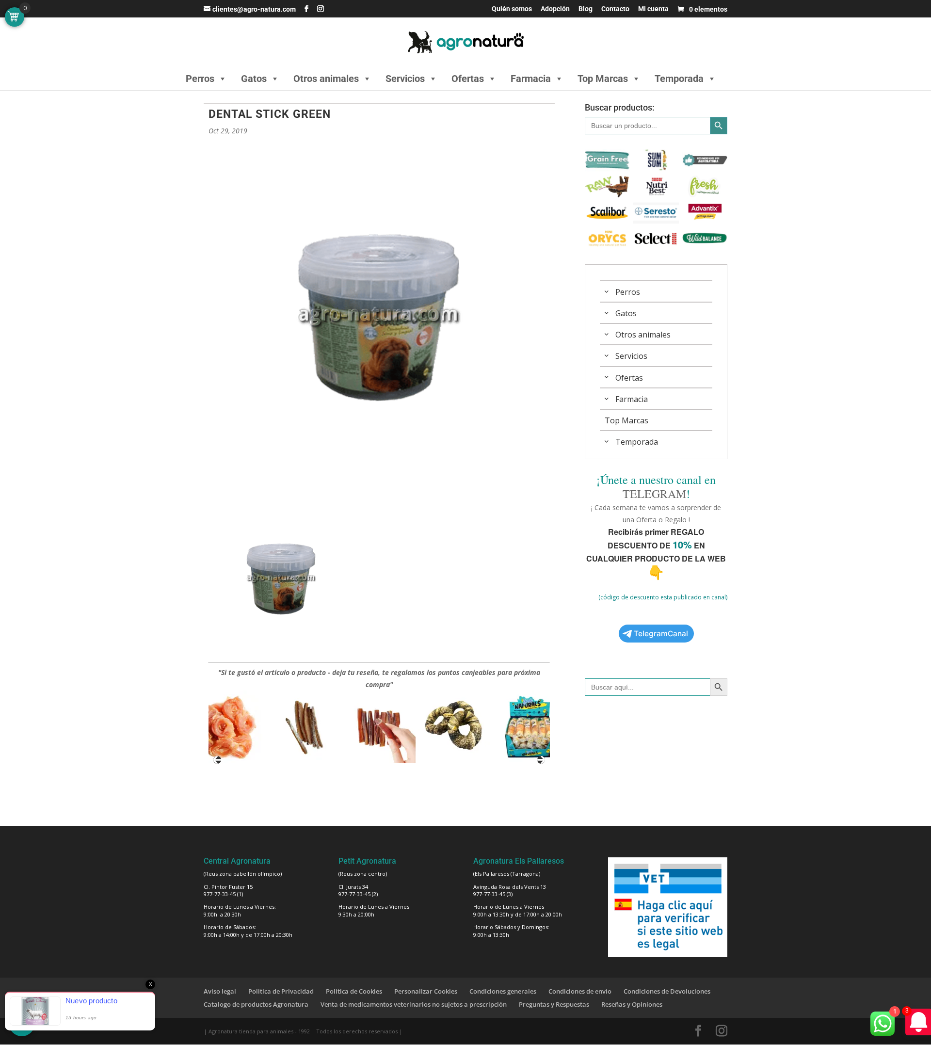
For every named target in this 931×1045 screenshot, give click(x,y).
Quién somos (512, 9)
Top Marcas (603, 78)
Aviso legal (220, 991)
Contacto (615, 9)
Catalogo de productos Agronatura (256, 1004)
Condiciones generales (502, 991)
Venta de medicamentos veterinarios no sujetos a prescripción (414, 1004)
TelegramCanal (661, 633)
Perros (200, 78)
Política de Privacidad (281, 991)
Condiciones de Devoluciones (667, 991)
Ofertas (467, 78)
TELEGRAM (654, 493)
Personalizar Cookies (425, 991)
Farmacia (531, 78)
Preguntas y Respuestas (554, 1004)
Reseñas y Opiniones (631, 1004)
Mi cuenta (653, 9)
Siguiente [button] (541, 760)
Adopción (555, 9)
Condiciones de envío (579, 991)
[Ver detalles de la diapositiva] (219, 727)
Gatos (254, 78)
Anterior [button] (217, 760)
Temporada (679, 78)
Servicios (405, 78)
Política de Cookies (354, 991)
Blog (585, 9)
